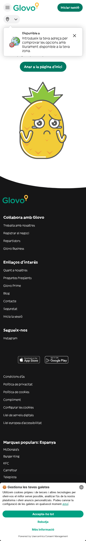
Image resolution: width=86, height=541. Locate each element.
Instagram (10, 338)
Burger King (11, 456)
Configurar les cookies (18, 407)
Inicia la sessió (13, 316)
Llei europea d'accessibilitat (22, 423)
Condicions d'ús (14, 376)
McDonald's (11, 449)
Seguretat (10, 309)
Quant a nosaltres (15, 270)
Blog (6, 293)
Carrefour (10, 470)
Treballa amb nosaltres (19, 225)
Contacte (9, 301)
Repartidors (11, 241)
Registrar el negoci (16, 233)
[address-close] (74, 35)
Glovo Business (13, 248)
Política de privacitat (18, 384)
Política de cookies (16, 392)
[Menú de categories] (7, 7)
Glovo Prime (12, 285)
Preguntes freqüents (17, 278)
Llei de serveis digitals (18, 415)
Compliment (12, 400)
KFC (6, 463)
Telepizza (9, 477)
